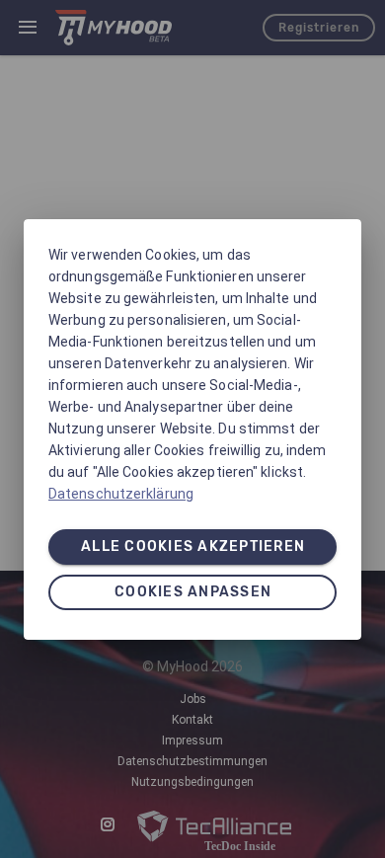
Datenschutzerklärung (120, 494)
